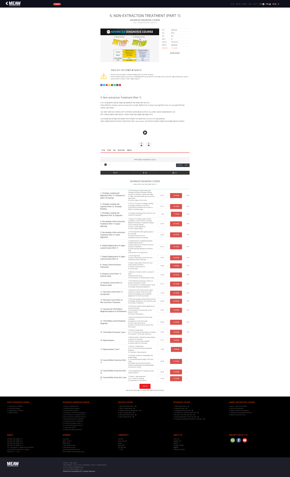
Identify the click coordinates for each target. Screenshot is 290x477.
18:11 (162, 340)
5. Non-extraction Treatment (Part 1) (74, 415)
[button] (7, 3)
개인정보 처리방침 (178, 445)
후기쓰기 (179, 165)
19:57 (162, 258)
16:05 (162, 266)
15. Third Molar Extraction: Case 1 (113, 332)
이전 (116, 173)
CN (273, 4)
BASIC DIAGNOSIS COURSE (18, 402)
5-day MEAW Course (69, 447)
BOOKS (10, 435)
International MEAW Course (71, 449)
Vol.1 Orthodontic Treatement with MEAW (20, 447)
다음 (145, 173)
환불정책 (175, 447)
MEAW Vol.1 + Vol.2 (13, 451)
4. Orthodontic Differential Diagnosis (74, 412)
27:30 (162, 235)
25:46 (162, 372)
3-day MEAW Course (69, 445)
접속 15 (256, 4)
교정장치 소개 (177, 441)
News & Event (122, 441)
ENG (267, 4)
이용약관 (175, 443)
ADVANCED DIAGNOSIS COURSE (76, 402)
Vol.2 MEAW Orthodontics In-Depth (18, 449)
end (188, 195)
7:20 (162, 214)
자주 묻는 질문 (122, 447)
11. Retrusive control (69, 427)
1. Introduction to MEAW (15, 406)
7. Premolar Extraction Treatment (73, 419)
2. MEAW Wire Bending (236, 408)
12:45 (162, 378)
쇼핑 (250, 4)
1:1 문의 (120, 449)
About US (176, 439)
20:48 (162, 301)
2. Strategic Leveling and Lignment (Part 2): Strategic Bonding (111, 206)
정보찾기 (244, 4)
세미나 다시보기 (67, 441)
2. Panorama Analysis (13, 408)
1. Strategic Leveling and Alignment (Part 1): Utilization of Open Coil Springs (112, 195)
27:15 (162, 247)
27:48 (162, 275)
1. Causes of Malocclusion (70, 406)
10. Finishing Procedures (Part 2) (73, 425)
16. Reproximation (107, 340)
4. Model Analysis (12, 412)
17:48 (162, 293)
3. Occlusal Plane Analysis (70, 410)
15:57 (162, 332)
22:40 (162, 322)
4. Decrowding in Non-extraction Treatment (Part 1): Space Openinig (112, 224)
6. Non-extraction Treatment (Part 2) (74, 417)
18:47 (162, 310)
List (175, 173)
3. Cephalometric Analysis (15, 410)
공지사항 (120, 439)
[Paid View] (145, 134)
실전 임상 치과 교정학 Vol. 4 (15, 445)
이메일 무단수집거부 (179, 449)
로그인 (232, 4)
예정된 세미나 (66, 443)
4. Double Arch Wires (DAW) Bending (240, 412)
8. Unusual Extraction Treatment (73, 421)
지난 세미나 (66, 439)
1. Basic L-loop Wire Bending (238, 406)
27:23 (162, 224)
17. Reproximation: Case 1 (110, 349)
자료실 (120, 443)
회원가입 (238, 4)
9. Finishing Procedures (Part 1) (72, 423)
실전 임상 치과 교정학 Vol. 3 (15, 443)
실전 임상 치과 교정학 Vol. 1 (15, 439)
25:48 (162, 361)
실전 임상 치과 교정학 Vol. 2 (15, 441)
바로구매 (145, 386)
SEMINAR (67, 435)
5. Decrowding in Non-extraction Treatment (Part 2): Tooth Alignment (112, 235)
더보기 (186, 165)
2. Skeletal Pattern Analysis (71, 408)
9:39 (162, 349)
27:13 (162, 284)
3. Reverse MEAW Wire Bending (239, 410)
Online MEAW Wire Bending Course (74, 451)
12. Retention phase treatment (72, 429)
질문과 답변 (121, 445)
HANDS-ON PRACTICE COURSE (242, 402)
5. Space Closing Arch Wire (237, 415)
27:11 (162, 206)
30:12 (162, 195)
